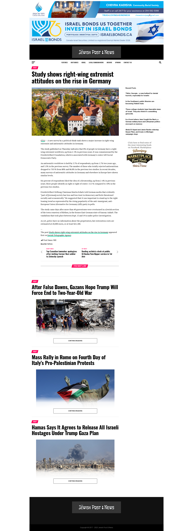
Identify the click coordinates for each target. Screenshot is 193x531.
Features (64, 62)
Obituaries (74, 62)
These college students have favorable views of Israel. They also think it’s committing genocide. (143, 111)
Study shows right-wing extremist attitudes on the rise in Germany (78, 232)
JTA (43, 140)
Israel (83, 62)
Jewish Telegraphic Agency (59, 235)
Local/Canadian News (96, 62)
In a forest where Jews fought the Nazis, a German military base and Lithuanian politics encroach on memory (143, 122)
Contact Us (128, 62)
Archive (109, 62)
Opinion (118, 62)
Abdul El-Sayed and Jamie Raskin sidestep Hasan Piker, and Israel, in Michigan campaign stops (142, 132)
